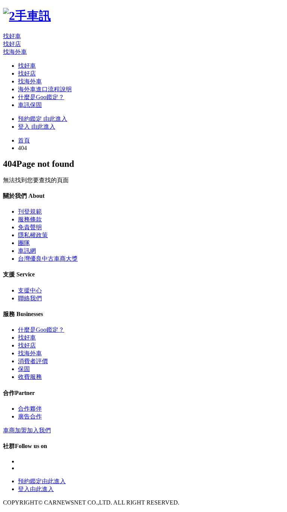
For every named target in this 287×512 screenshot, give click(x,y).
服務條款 (30, 219)
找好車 (12, 36)
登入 (36, 126)
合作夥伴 (30, 408)
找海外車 (15, 52)
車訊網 (27, 251)
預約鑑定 (42, 119)
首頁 (24, 140)
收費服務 (30, 377)
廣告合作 (30, 416)
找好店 (12, 44)
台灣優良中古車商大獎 (48, 258)
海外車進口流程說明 (45, 89)
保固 (24, 369)
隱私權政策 (33, 235)
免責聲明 (30, 227)
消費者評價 (33, 361)
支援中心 (30, 290)
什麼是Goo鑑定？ (41, 97)
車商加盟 (27, 430)
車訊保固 (30, 105)
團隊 (24, 243)
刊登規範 (30, 211)
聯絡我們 (30, 298)
